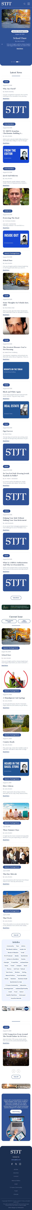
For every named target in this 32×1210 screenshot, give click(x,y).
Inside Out (23, 949)
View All (16, 935)
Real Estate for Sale (16, 982)
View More (16, 598)
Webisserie (20, 1207)
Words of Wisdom (13, 952)
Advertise (16, 1173)
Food (15, 992)
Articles (16, 1169)
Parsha (23, 959)
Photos (9, 969)
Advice (23, 946)
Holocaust (22, 995)
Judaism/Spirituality (21, 988)
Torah (22, 952)
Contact (16, 1176)
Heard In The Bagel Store (10, 648)
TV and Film (14, 962)
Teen (17, 946)
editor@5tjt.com (16, 1160)
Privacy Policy (8, 1205)
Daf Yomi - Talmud (19, 969)
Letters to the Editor (13, 959)
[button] (11, 61)
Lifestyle (6, 962)
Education (23, 985)
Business (13, 979)
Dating (24, 972)
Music (25, 966)
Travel (12, 966)
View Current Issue (9, 621)
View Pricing (16, 1111)
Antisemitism (24, 962)
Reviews (17, 972)
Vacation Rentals (16, 998)
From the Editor (21, 975)
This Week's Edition (11, 949)
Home (6, 966)
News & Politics (10, 975)
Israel (10, 992)
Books (6, 979)
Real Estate (24, 956)
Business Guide (22, 979)
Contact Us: (16, 1157)
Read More (16, 48)
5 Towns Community (12, 985)
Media (17, 956)
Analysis (18, 966)
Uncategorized (8, 988)
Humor (22, 992)
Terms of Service (19, 1205)
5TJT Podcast (8, 956)
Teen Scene (9, 972)
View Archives (24, 621)
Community (10, 946)
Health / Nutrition (11, 995)
